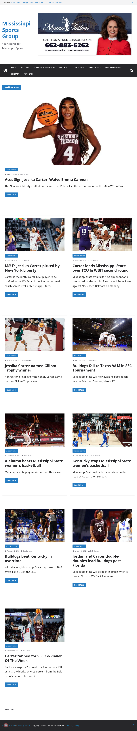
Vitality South (24, 725)
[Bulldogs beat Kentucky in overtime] (34, 527)
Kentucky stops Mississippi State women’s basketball (102, 463)
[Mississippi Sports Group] (5, 71)
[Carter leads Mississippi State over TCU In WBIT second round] (102, 236)
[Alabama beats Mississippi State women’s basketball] (34, 431)
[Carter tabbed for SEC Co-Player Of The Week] (34, 626)
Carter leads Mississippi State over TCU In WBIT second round (101, 268)
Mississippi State (11, 169)
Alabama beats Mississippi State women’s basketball (34, 463)
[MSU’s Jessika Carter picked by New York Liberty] (34, 236)
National (79, 67)
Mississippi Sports (43, 67)
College (63, 67)
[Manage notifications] (6, 725)
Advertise (28, 74)
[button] (53, 67)
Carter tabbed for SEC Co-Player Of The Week (33, 658)
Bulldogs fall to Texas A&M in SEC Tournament (102, 368)
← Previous (8, 709)
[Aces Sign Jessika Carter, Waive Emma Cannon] (68, 131)
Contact (15, 74)
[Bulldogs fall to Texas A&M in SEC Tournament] (102, 336)
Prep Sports (94, 67)
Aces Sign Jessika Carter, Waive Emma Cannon (46, 179)
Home (13, 67)
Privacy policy (73, 725)
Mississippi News (113, 67)
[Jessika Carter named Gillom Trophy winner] (34, 336)
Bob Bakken (24, 174)
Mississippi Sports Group (16, 30)
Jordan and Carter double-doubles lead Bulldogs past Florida (97, 561)
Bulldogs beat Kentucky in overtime (28, 558)
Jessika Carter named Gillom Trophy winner (30, 368)
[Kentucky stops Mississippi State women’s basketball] (102, 431)
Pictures (25, 67)
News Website (8, 725)
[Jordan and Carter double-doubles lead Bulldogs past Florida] (102, 527)
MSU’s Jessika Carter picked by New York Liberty (32, 268)
